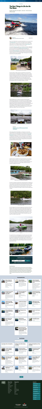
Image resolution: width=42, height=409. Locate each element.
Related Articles (14, 126)
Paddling (15, 391)
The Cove (15, 46)
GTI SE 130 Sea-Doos (16, 50)
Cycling (15, 385)
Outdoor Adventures (16, 390)
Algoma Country (10, 383)
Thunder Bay (9, 391)
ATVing (15, 383)
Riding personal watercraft (23, 47)
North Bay (9, 384)
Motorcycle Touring (16, 389)
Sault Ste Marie (36, 391)
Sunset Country (9, 389)
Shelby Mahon (14, 37)
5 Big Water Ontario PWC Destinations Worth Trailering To (20, 128)
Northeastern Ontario (10, 385)
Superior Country (10, 390)
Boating (15, 384)
